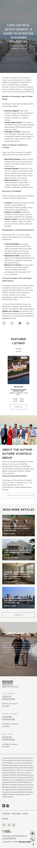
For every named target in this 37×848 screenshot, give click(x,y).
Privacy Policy (25, 842)
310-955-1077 (7, 696)
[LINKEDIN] (14, 825)
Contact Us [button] (18, 664)
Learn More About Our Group (20, 495)
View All (19, 407)
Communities (16, 813)
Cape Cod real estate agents (14, 476)
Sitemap (5, 818)
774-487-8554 (7, 717)
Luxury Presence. (9, 838)
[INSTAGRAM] (4, 825)
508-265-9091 (7, 737)
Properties (6, 813)
